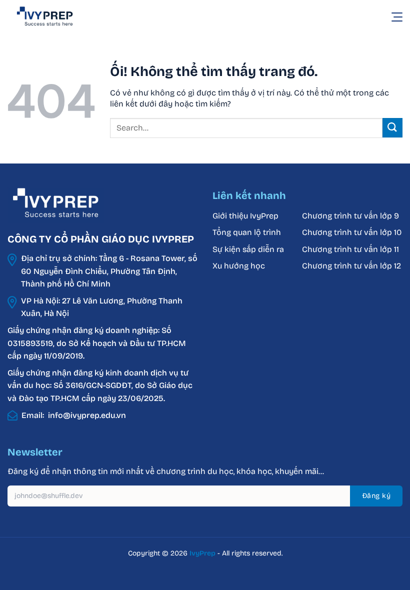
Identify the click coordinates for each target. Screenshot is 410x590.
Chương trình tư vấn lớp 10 (352, 232)
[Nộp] (392, 128)
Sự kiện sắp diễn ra (248, 249)
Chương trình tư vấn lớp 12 (351, 265)
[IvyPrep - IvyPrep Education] (58, 16)
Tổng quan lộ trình (246, 232)
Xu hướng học (238, 265)
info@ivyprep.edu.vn (87, 415)
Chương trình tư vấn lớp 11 (350, 249)
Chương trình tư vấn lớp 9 (351, 215)
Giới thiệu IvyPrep (245, 215)
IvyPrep (203, 553)
